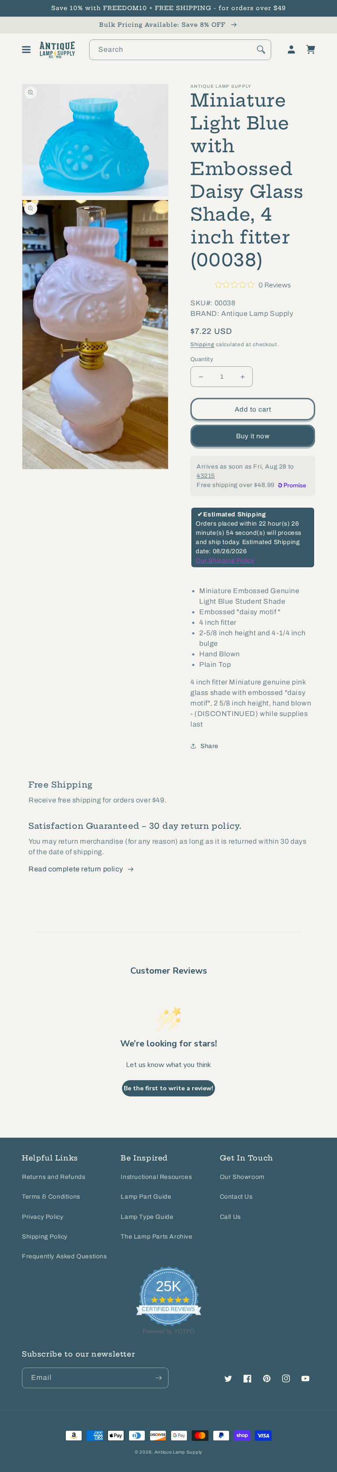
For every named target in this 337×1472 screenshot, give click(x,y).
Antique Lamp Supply (178, 1452)
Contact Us (236, 1196)
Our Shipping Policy (225, 560)
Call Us (230, 1217)
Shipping (202, 344)
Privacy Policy (42, 1217)
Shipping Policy (45, 1236)
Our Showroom (242, 1177)
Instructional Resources (156, 1177)
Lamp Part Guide (146, 1196)
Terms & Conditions (51, 1196)
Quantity (201, 359)
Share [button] (210, 746)
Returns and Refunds (53, 1177)
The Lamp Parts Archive (156, 1236)
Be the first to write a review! (168, 1088)
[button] (26, 49)
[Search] (261, 49)
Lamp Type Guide (147, 1217)
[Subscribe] (158, 1378)
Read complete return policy (76, 869)
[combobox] (180, 50)
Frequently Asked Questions (64, 1256)
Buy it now (253, 436)
